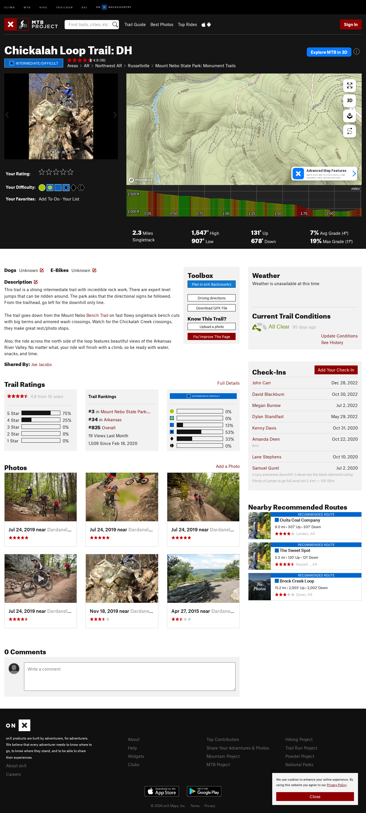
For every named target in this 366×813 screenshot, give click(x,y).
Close (315, 796)
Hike (43, 7)
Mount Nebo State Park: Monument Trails (195, 65)
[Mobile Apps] (206, 24)
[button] (10, 116)
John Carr (261, 382)
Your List (71, 198)
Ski (84, 7)
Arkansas (113, 419)
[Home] (33, 24)
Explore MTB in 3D (329, 52)
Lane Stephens (266, 456)
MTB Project (218, 764)
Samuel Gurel (265, 467)
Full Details (228, 382)
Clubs (133, 764)
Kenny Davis (264, 427)
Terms (195, 806)
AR (86, 65)
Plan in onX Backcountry (211, 284)
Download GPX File (211, 308)
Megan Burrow (266, 405)
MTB (27, 7)
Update (339, 335)
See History (332, 342)
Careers (13, 774)
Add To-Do (49, 198)
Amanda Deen (266, 439)
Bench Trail (97, 315)
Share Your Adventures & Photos (237, 747)
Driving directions (212, 298)
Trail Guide (135, 24)
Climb (9, 7)
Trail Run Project (301, 747)
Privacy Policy (337, 785)
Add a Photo (228, 466)
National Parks (299, 764)
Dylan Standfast (268, 416)
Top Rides (187, 24)
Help (132, 747)
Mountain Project (223, 756)
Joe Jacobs (41, 364)
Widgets (136, 756)
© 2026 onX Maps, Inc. (168, 806)
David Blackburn (268, 394)
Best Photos (161, 24)
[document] (315, 789)
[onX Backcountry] (114, 7)
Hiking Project (299, 739)
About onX (16, 765)
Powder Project (299, 756)
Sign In (351, 24)
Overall (109, 427)
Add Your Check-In (336, 369)
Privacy (209, 806)
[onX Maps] (18, 729)
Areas (72, 65)
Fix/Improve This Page (211, 336)
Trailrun (64, 7)
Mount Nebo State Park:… (125, 411)
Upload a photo (212, 326)
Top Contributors (222, 739)
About (134, 739)
